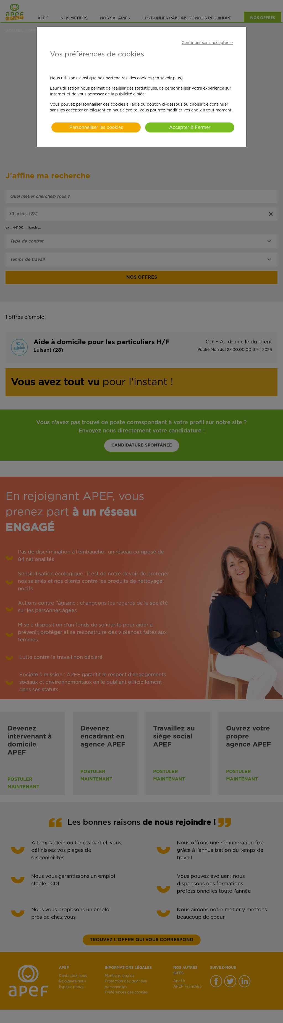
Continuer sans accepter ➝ (207, 43)
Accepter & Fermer (189, 127)
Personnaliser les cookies (96, 127)
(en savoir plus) (168, 78)
